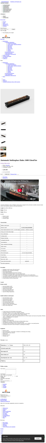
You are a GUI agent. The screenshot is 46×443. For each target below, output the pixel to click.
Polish (7, 7)
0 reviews (2, 163)
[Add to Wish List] (17, 174)
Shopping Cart (5, 25)
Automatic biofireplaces (9, 42)
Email (1, 379)
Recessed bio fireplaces (9, 52)
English (8, 5)
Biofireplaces (5, 41)
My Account (5, 422)
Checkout (5, 26)
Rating (1, 376)
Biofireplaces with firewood (10, 54)
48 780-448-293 (3, 399)
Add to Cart (7, 174)
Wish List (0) (5, 23)
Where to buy (5, 408)
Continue (2, 377)
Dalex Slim (10, 47)
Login (4, 22)
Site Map (4, 416)
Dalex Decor (10, 45)
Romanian (9, 9)
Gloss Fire (5, 80)
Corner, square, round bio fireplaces (14, 44)
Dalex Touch (10, 48)
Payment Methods (6, 415)
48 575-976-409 (3, 400)
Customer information (7, 56)
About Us (5, 409)
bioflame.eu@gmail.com (5, 401)
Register (4, 21)
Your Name (2, 368)
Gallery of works (6, 55)
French (8, 11)
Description (5, 176)
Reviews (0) (5, 178)
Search (13, 29)
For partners (5, 57)
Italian (7, 6)
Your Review (3, 373)
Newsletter (5, 425)
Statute (4, 410)
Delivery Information (7, 411)
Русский (8, 10)
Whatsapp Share (13, 174)
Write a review (7, 163)
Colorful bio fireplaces (12, 43)
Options (9, 49)
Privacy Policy (5, 412)
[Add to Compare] (18, 174)
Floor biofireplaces (8, 53)
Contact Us (5, 58)
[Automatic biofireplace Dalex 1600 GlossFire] (17, 118)
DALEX (9, 50)
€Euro (4, 16)
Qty (1, 174)
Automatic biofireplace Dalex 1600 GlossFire (11, 81)
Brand (4, 79)
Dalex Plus (10, 46)
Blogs (4, 76)
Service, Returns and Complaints (9, 426)
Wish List (4, 424)
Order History (5, 423)
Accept (38, 438)
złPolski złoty (5, 17)
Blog (4, 417)
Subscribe (2, 382)
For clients (5, 413)
